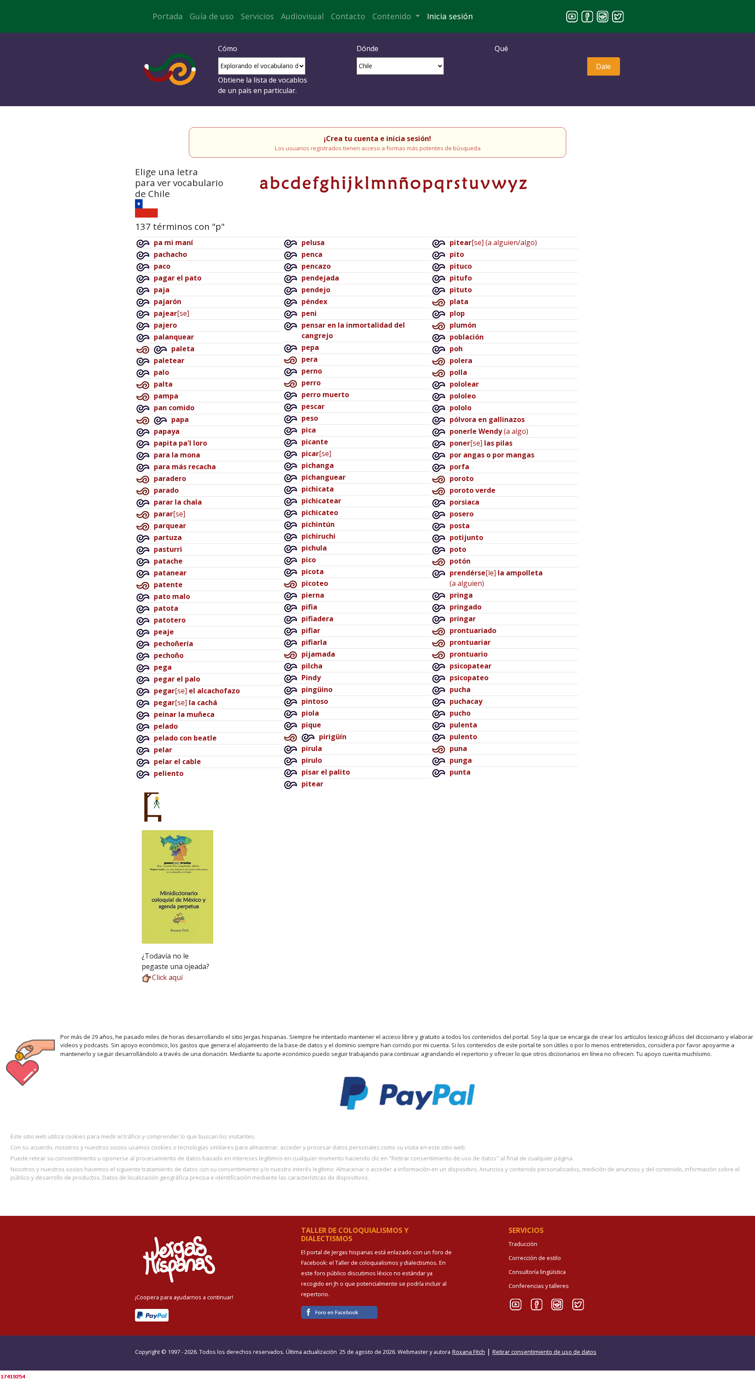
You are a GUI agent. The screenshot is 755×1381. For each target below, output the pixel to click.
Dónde (367, 48)
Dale (603, 66)
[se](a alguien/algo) (493, 242)
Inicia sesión (450, 16)
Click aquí (167, 977)
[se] (171, 313)
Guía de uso (212, 16)
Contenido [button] (392, 16)
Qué (501, 48)
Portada (167, 16)
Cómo (227, 48)
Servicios (257, 16)
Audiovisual (302, 16)
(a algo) (489, 431)
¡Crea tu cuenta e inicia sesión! (377, 138)
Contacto (348, 16)
